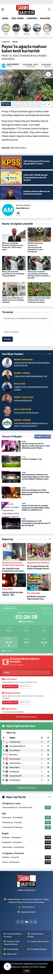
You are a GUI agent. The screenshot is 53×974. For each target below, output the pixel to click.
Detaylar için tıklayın (26, 788)
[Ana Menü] (3, 10)
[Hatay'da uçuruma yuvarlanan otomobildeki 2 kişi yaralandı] (14, 263)
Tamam (26, 971)
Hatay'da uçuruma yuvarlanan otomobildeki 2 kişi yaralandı (13, 274)
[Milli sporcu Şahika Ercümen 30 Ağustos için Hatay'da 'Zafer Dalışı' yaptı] (14, 234)
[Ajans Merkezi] (8, 210)
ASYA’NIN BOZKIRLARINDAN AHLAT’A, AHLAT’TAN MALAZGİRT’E (31, 425)
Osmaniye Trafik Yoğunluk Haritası (11, 943)
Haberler (5, 42)
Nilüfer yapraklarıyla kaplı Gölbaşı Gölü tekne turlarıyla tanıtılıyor (39, 300)
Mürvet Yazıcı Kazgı (23, 397)
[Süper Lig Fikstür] (50, 797)
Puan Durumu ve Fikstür (39, 941)
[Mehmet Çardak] (7, 375)
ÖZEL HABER (17, 18)
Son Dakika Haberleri (38, 949)
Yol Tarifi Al (26, 686)
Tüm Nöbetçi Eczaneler (28, 717)
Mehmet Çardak (22, 373)
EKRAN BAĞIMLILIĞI (23, 401)
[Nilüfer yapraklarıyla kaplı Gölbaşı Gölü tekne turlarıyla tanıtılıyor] (39, 289)
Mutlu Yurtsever (22, 409)
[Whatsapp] (31, 922)
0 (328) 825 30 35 (11, 686)
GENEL (5, 18)
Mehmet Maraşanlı (23, 360)
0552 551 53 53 (28, 907)
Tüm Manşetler (13, 949)
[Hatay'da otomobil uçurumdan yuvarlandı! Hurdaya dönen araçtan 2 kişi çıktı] (39, 263)
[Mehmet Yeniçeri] (7, 423)
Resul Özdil (20, 384)
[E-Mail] (18, 214)
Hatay (15, 42)
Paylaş (7, 104)
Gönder (7, 339)
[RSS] (35, 922)
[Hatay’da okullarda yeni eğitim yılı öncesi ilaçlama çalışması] (14, 289)
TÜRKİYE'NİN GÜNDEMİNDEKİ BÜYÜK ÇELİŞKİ (31, 388)
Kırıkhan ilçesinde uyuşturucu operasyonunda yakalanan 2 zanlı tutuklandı (35, 247)
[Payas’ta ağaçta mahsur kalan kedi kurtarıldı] (26, 85)
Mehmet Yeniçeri (22, 420)
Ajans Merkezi (22, 208)
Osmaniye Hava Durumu (36, 935)
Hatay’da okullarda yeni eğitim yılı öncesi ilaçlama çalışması (13, 300)
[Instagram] (22, 922)
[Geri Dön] (7, 966)
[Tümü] (50, 354)
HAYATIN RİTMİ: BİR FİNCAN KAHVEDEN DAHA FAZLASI (32, 364)
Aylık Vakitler (8, 651)
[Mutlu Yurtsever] (7, 411)
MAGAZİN (45, 18)
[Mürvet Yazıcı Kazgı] (7, 399)
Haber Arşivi (12, 954)
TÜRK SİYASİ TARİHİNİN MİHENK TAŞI (30, 376)
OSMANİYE (31, 18)
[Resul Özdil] (7, 387)
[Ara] (49, 9)
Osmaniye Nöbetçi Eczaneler (13, 935)
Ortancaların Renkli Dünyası (26, 413)
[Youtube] (27, 922)
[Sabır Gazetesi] (25, 10)
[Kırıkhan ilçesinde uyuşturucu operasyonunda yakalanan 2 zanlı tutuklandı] (39, 234)
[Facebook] (18, 922)
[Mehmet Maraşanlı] (7, 363)
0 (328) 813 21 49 (11, 702)
